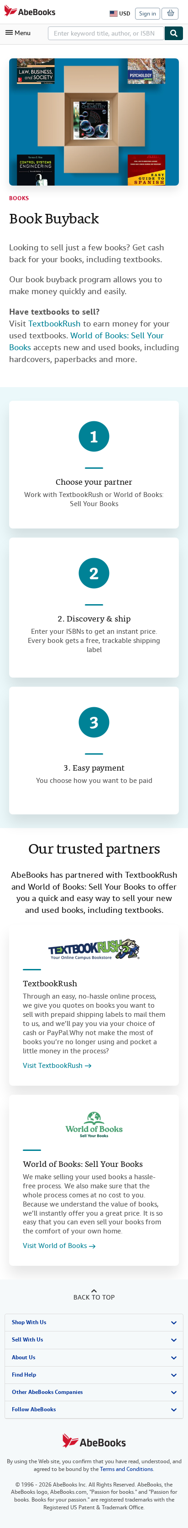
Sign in (147, 13)
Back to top (94, 1297)
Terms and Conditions (126, 1469)
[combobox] (106, 33)
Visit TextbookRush (53, 1066)
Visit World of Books (55, 1246)
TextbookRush (54, 323)
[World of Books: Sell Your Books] (94, 1124)
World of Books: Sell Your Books (83, 1165)
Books (19, 198)
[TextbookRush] (94, 949)
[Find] (174, 33)
